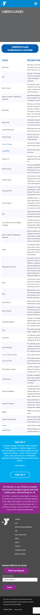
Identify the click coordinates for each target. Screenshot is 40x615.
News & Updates (20, 554)
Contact (17, 546)
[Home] (4, 4)
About (17, 538)
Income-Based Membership (23, 527)
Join (16, 531)
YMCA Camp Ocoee (20, 535)
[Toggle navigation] (35, 4)
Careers (17, 519)
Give (16, 523)
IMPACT (17, 542)
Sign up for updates (7, 576)
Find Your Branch (16, 570)
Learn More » (20, 466)
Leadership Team (20, 550)
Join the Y (20, 474)
